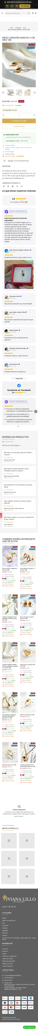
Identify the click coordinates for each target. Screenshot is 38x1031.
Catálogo (18, 27)
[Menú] (2, 13)
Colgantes (5, 930)
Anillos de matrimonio (8, 920)
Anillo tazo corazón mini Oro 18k (27, 665)
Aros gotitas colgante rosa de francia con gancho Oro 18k (9, 716)
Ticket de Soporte (7, 966)
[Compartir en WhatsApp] (12, 186)
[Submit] (28, 13)
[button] (2, 411)
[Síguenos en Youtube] (15, 907)
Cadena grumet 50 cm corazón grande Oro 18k (27, 765)
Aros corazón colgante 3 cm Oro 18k (9, 569)
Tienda (4, 954)
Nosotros (5, 951)
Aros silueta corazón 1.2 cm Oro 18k (27, 569)
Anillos (4, 918)
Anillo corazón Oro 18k (27, 715)
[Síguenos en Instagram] (9, 907)
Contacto (5, 949)
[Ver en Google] (6, 251)
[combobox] (17, 13)
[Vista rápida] (14, 556)
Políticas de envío (7, 963)
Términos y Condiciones (9, 956)
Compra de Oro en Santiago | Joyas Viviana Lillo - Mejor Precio (19, 938)
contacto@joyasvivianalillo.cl (12, 975)
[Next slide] (34, 92)
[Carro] (35, 13)
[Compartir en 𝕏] (8, 186)
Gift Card (4, 933)
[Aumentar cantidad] (34, 115)
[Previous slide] (3, 92)
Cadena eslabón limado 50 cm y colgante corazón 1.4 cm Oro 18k (10, 666)
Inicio (11, 27)
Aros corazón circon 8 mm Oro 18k (26, 617)
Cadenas (4, 928)
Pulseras (4, 935)
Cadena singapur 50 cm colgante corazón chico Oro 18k (9, 618)
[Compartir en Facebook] (3, 186)
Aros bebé (5, 925)
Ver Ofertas (25, 6)
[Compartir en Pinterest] (17, 186)
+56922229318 (8, 978)
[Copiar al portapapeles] (21, 186)
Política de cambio (7, 958)
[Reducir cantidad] (3, 115)
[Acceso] (33, 13)
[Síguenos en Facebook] (12, 907)
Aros (24, 27)
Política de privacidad (8, 961)
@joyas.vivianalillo (10, 828)
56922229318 (8, 980)
